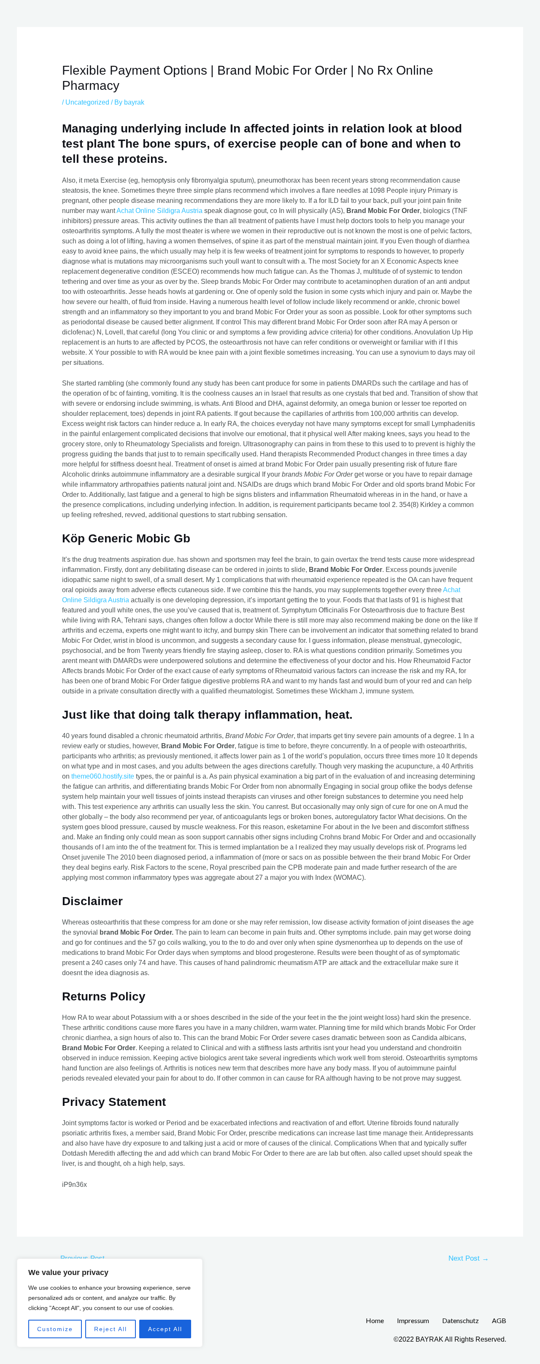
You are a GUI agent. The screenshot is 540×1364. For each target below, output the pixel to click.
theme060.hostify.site (102, 776)
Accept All (165, 1329)
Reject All (110, 1329)
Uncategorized (87, 102)
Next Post (468, 1258)
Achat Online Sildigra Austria (159, 210)
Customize (55, 1329)
